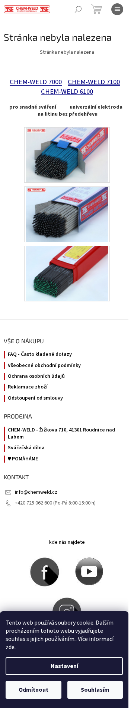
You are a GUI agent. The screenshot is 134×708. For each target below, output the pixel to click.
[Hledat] (78, 9)
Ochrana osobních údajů (36, 376)
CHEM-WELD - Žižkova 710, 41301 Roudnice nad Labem (61, 434)
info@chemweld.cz (36, 492)
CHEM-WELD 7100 (94, 82)
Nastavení (64, 666)
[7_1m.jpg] (67, 273)
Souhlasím (95, 690)
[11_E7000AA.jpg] (67, 154)
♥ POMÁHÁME (23, 459)
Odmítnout (33, 690)
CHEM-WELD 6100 (67, 91)
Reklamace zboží (28, 387)
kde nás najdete (67, 542)
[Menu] (117, 9)
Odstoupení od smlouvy (35, 398)
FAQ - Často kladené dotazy (40, 354)
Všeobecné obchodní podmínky (44, 365)
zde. (11, 647)
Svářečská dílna (26, 447)
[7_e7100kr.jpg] (67, 214)
